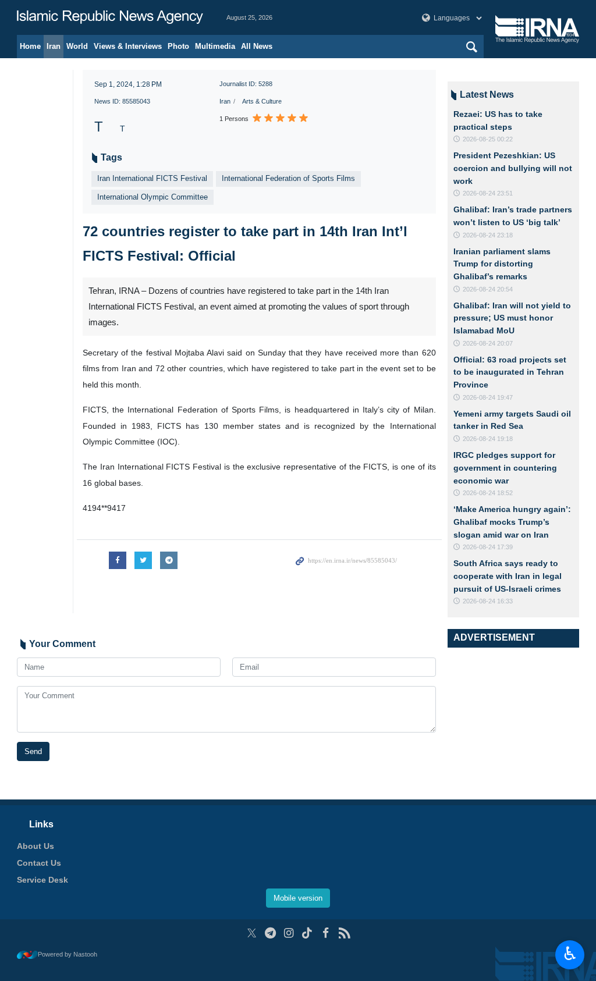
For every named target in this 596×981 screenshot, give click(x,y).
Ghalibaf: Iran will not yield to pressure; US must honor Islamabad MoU (512, 318)
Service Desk (42, 879)
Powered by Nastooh (67, 954)
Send (33, 751)
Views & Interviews (128, 46)
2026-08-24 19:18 (488, 438)
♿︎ (570, 953)
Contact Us (39, 863)
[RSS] (344, 933)
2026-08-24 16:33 (488, 601)
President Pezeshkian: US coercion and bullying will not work (512, 168)
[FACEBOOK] (326, 933)
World (77, 46)
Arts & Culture (262, 101)
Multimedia (215, 46)
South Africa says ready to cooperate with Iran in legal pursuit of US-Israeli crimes (507, 576)
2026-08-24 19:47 (488, 397)
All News (256, 46)
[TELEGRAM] (270, 933)
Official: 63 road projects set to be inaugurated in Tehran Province (509, 372)
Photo (178, 46)
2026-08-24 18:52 (488, 492)
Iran (54, 46)
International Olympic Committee (152, 197)
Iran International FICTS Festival (152, 178)
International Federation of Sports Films (288, 178)
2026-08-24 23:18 (488, 235)
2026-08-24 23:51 (488, 193)
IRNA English (110, 17)
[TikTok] (307, 933)
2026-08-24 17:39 (488, 546)
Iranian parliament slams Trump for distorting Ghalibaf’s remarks (502, 264)
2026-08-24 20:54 (488, 289)
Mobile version (298, 898)
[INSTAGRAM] (289, 933)
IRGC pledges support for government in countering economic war (505, 467)
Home (30, 46)
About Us (35, 846)
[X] (252, 933)
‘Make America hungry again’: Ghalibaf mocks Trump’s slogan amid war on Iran (512, 521)
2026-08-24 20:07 (488, 343)
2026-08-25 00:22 (488, 139)
